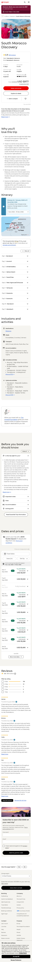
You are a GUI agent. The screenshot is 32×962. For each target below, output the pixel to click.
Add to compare (13, 98)
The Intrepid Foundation (23, 926)
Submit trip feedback (7, 899)
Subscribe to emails (16, 888)
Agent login (4, 913)
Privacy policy (20, 908)
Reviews (3, 932)
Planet (18, 932)
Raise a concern (5, 938)
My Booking (4, 896)
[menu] (29, 2)
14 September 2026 (24, 84)
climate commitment (9, 245)
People (18, 929)
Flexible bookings (6, 908)
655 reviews (12, 55)
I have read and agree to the (16, 847)
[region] (16, 951)
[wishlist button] (25, 99)
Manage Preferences (16, 960)
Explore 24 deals (16, 93)
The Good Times (21, 899)
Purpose (19, 921)
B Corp (18, 923)
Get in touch (4, 923)
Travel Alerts (4, 905)
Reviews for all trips (20, 800)
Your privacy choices (24, 910)
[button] (16, 29)
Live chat (3, 926)
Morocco (12, 16)
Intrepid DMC (20, 902)
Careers (19, 905)
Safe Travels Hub (5, 902)
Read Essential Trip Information (16, 514)
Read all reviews (7, 800)
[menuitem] (5, 2)
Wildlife (19, 935)
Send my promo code (16, 853)
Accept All (16, 956)
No (24, 867)
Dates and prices (16, 88)
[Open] (15, 674)
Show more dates (15, 656)
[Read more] (2, 16)
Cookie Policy (22, 953)
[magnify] (25, 2)
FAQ (2, 929)
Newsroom (4, 935)
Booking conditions (6, 910)
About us (19, 896)
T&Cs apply (4, 883)
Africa (7, 16)
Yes (19, 867)
